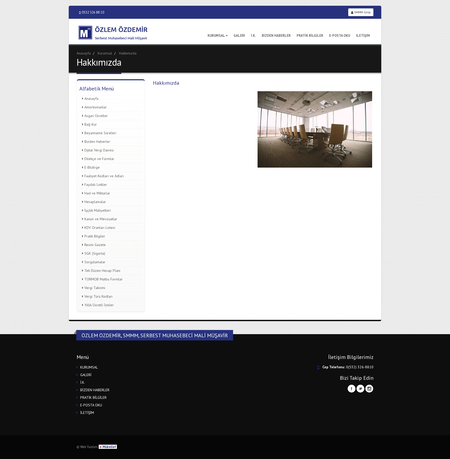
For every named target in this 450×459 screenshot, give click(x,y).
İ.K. (253, 35)
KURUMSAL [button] (89, 367)
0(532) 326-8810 (359, 367)
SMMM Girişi (362, 12)
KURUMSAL (216, 35)
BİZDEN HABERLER (276, 35)
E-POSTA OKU (339, 35)
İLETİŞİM (363, 35)
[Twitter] (360, 389)
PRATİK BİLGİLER (310, 35)
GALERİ (239, 35)
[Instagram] (369, 389)
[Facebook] (351, 389)
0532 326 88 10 (93, 12)
